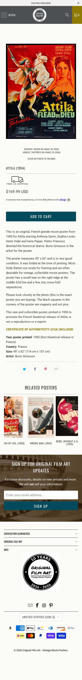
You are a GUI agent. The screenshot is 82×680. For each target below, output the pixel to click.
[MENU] (2, 15)
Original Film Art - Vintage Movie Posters (44, 650)
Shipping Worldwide (41, 3)
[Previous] (9, 92)
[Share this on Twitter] (24, 369)
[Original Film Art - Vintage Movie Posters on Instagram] (44, 605)
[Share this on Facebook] (35, 369)
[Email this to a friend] (56, 369)
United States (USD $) (38, 617)
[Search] (67, 15)
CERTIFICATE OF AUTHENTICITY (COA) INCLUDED (39, 329)
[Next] (73, 92)
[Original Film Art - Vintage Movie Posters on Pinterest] (51, 605)
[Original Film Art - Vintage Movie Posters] (39, 15)
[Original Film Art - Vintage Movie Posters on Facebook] (37, 605)
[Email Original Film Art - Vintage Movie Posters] (30, 605)
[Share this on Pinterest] (45, 369)
